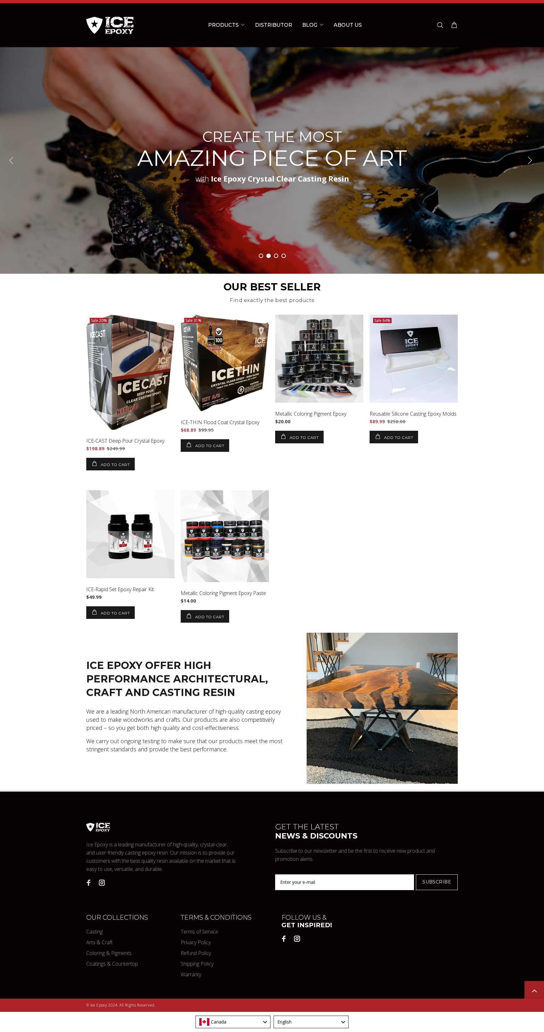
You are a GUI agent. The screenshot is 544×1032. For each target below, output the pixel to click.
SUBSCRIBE (436, 882)
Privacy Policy (196, 942)
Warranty (191, 974)
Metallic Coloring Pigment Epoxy (310, 413)
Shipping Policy (197, 963)
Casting (94, 931)
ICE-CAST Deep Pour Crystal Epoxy (125, 440)
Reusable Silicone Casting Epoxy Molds (413, 413)
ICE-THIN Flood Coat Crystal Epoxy (220, 422)
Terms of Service (199, 931)
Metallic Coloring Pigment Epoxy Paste (223, 593)
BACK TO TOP (534, 991)
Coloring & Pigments (109, 953)
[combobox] (233, 1022)
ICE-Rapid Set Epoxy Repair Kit (120, 589)
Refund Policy (196, 953)
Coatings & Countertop (112, 963)
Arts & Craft (99, 942)
